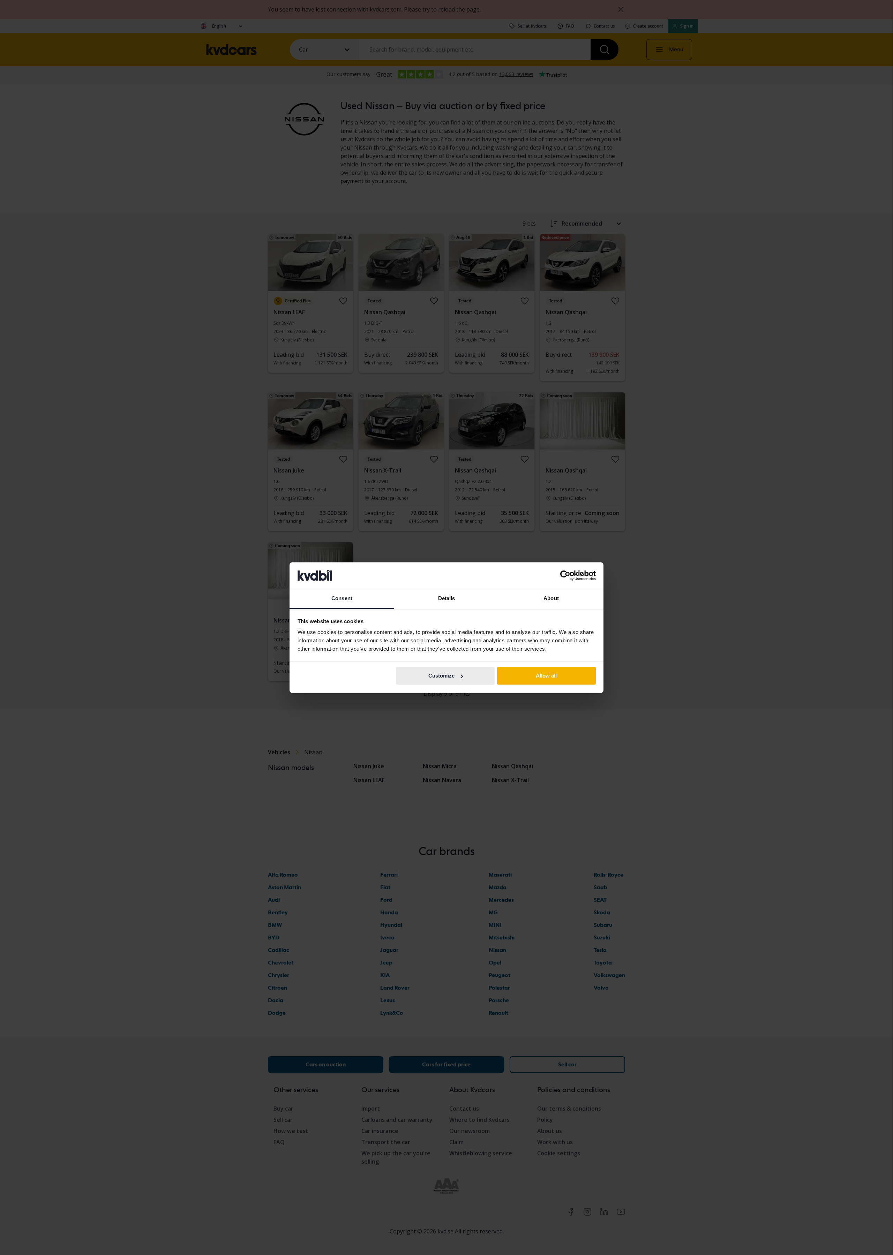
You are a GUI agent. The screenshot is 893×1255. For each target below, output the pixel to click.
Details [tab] (446, 599)
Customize (441, 676)
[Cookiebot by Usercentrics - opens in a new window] (565, 575)
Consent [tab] (341, 599)
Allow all (546, 676)
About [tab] (551, 599)
